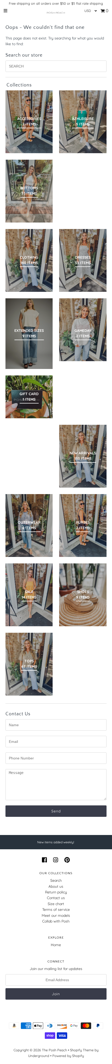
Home (56, 944)
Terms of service (56, 909)
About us (55, 886)
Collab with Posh (56, 921)
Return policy (56, 892)
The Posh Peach (54, 1050)
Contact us (56, 897)
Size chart (56, 903)
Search (56, 880)
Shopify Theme (82, 1050)
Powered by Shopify (68, 1056)
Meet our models (56, 915)
